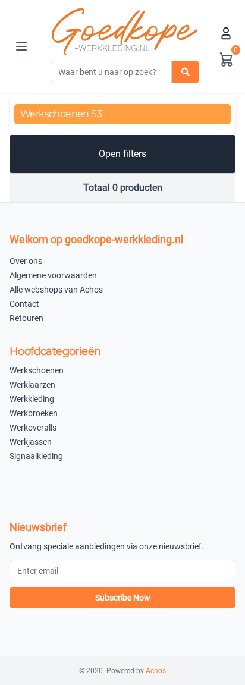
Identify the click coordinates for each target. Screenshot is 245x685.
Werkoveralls (33, 427)
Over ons (26, 261)
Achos (156, 671)
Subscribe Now (122, 597)
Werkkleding (32, 399)
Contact (24, 304)
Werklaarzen (32, 384)
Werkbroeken (34, 413)
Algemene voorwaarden (53, 275)
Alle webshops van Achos (56, 289)
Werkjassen (31, 442)
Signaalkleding (36, 456)
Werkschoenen (37, 370)
